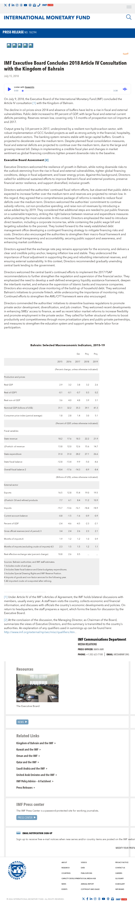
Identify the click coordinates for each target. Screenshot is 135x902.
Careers (118, 873)
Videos (84, 862)
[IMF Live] (121, 899)
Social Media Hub (88, 878)
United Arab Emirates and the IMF (35, 774)
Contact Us (120, 867)
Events (64, 889)
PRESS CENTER (25, 817)
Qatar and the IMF (26, 762)
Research (66, 867)
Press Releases (24, 787)
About (64, 862)
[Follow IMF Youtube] (25, 5)
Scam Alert (120, 884)
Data (83, 867)
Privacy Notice (121, 862)
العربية (125, 54)
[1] (34, 103)
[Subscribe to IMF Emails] (34, 5)
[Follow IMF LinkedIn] (13, 5)
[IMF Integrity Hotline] (38, 5)
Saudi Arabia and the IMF (30, 768)
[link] (9, 45)
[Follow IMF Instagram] (17, 5)
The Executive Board (28, 706)
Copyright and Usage (90, 889)
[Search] (128, 17)
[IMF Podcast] (30, 5)
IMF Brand (119, 889)
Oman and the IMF (26, 755)
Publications (86, 873)
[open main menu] (129, 7)
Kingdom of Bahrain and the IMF (34, 743)
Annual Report (87, 884)
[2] (6, 620)
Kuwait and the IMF (27, 749)
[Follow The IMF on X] (5, 5)
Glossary (119, 878)
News (21, 722)
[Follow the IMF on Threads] (21, 5)
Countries (66, 873)
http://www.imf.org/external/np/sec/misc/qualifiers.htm (39, 632)
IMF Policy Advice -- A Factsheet (33, 781)
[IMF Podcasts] (108, 898)
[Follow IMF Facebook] (9, 5)
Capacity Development (71, 878)
